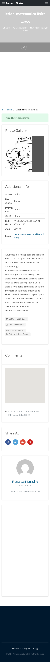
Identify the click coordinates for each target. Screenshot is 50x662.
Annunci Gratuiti (15, 3)
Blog (35, 648)
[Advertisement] (25, 82)
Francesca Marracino (25, 481)
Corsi (7, 28)
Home (15, 648)
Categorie (25, 648)
